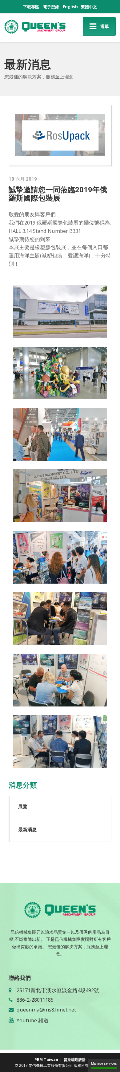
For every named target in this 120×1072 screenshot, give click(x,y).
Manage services (104, 1063)
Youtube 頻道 (33, 1020)
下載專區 (31, 7)
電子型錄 (51, 7)
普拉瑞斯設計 (75, 1059)
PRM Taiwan (46, 1059)
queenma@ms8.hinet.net (46, 1009)
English (70, 7)
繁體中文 (89, 7)
